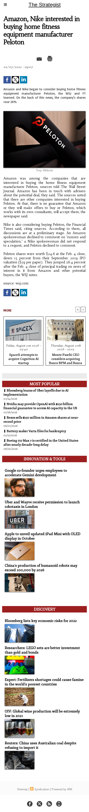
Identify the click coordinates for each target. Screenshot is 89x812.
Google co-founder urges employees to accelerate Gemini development (36, 472)
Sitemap (22, 789)
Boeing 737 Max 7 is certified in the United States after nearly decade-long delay (40, 443)
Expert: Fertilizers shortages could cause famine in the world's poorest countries (44, 681)
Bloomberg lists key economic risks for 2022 (41, 621)
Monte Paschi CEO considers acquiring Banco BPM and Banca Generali (65, 358)
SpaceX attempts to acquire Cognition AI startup (23, 358)
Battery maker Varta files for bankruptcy (36, 431)
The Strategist (45, 5)
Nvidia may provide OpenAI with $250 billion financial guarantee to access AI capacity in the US (40, 406)
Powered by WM (62, 789)
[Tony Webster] (44, 113)
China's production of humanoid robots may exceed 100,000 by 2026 (41, 567)
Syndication (41, 789)
